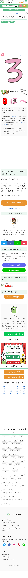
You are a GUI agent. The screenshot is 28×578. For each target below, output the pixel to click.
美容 (23, 485)
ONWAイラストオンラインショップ (11, 525)
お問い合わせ (5, 530)
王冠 (13, 457)
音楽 (16, 485)
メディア (11, 478)
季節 (4, 454)
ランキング (18, 447)
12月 (24, 391)
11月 (17, 391)
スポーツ (5, 468)
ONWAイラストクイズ (8, 559)
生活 (4, 489)
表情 (10, 464)
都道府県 (11, 496)
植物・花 (5, 443)
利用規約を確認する (14, 9)
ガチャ (24, 5)
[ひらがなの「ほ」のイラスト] (14, 101)
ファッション (6, 475)
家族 (19, 478)
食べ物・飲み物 (16, 443)
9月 (4, 391)
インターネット (7, 485)
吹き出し (5, 457)
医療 (4, 492)
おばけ (18, 464)
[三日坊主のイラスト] (23, 92)
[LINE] (17, 243)
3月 (17, 386)
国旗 (15, 475)
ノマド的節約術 (7, 499)
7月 (17, 388)
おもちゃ (5, 461)
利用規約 (14, 116)
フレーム (20, 468)
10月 (10, 391)
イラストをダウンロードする (14, 202)
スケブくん (6, 503)
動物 (4, 440)
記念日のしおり (19, 499)
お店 (4, 478)
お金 (18, 450)
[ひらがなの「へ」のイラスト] (23, 101)
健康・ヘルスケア (14, 492)
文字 (17, 482)
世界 (14, 436)
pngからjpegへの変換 (14, 372)
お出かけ (20, 457)
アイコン (20, 461)
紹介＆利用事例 (6, 554)
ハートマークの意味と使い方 (19, 55)
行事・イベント (13, 454)
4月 (24, 386)
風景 (13, 468)
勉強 (9, 447)
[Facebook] (10, 243)
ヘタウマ (18, 489)
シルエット (6, 471)
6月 (11, 388)
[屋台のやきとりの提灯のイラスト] (5, 101)
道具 (11, 450)
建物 (22, 475)
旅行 (10, 482)
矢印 (13, 461)
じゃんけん (6, 436)
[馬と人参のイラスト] (5, 92)
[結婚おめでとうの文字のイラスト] (14, 92)
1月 (4, 386)
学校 (4, 482)
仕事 (4, 464)
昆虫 (21, 440)
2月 (11, 386)
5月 (4, 388)
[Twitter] (4, 243)
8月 (24, 388)
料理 (10, 489)
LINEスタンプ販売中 (14, 334)
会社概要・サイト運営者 (8, 522)
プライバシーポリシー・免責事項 (11, 528)
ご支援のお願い (6, 557)
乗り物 (4, 450)
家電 (4, 496)
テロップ (15, 471)
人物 (21, 436)
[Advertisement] (14, 38)
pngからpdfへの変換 (14, 377)
